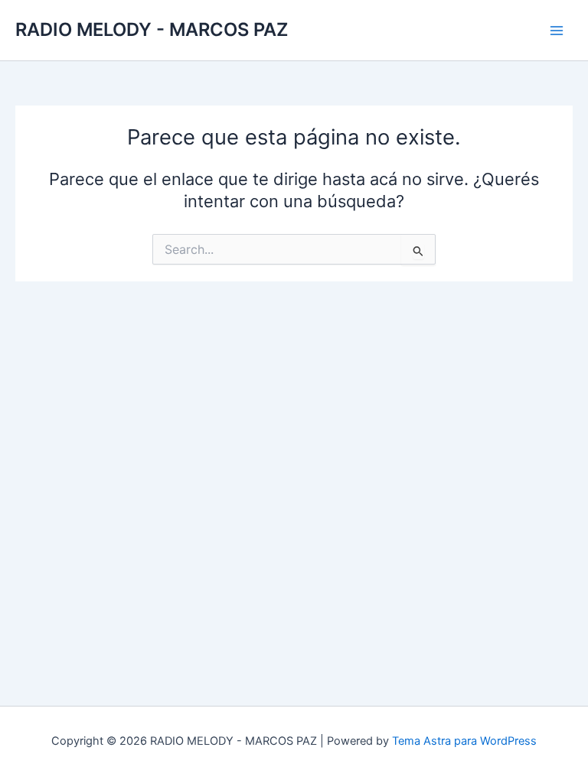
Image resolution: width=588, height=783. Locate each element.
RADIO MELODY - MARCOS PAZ (151, 29)
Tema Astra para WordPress (464, 741)
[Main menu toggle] (557, 31)
